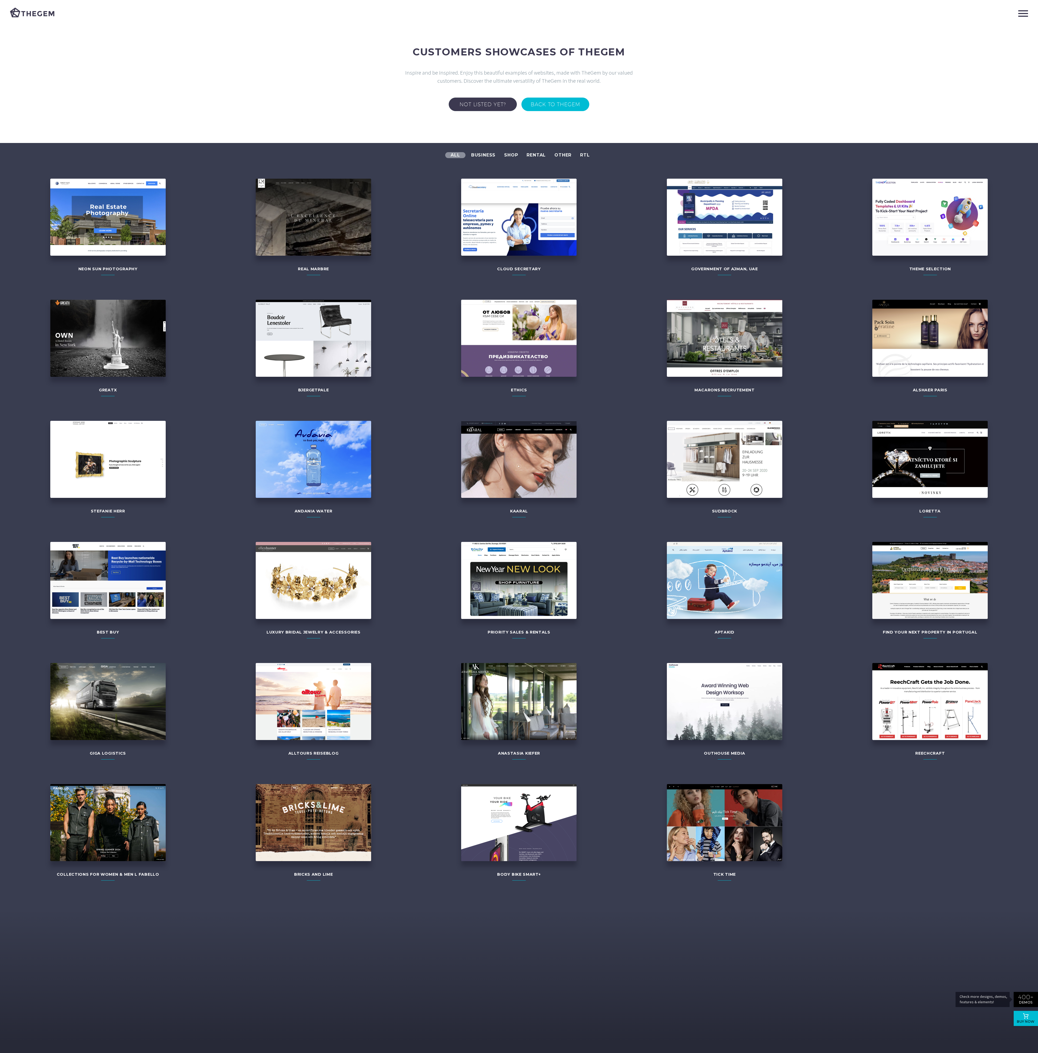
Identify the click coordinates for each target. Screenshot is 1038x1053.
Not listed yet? (483, 104)
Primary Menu (1023, 13)
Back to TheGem (555, 104)
